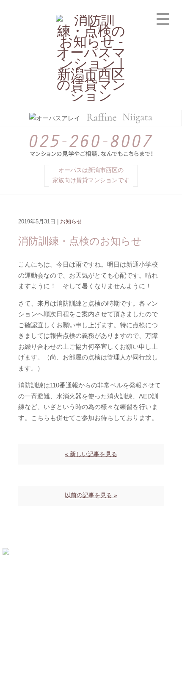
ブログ (45, 629)
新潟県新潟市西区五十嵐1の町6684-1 (107, 579)
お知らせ (71, 222)
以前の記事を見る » (91, 495)
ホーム (45, 610)
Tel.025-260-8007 (91, 590)
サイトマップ (90, 649)
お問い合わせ (136, 629)
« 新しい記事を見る (91, 454)
